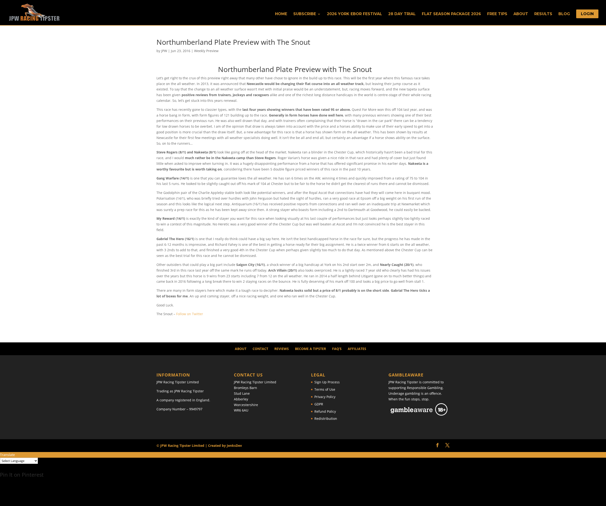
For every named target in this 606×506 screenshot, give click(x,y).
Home (281, 14)
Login (587, 14)
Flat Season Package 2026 (451, 14)
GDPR (318, 404)
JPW (164, 51)
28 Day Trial (402, 14)
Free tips (497, 14)
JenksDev (234, 445)
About (520, 14)
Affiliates (357, 348)
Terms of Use (324, 389)
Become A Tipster (310, 348)
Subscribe (304, 14)
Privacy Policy (324, 396)
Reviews (281, 348)
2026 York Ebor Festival (354, 14)
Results (543, 14)
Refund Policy (325, 411)
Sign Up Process (327, 382)
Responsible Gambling (425, 387)
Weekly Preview (206, 51)
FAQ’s (337, 348)
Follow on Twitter (189, 314)
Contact (260, 348)
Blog (564, 14)
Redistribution (325, 418)
